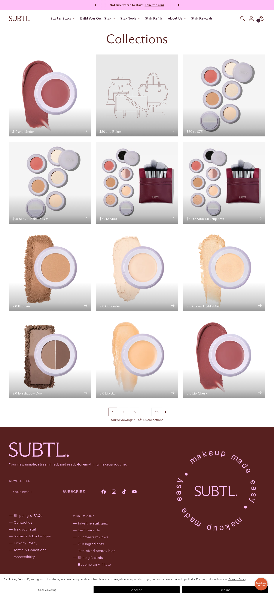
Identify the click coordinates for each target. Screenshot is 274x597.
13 (157, 411)
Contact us (23, 522)
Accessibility (24, 556)
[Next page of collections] (166, 412)
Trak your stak (25, 529)
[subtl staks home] (19, 18)
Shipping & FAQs (28, 515)
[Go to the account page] (251, 18)
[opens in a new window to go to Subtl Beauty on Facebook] (103, 492)
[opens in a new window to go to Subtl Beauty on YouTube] (134, 492)
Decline (225, 590)
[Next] (179, 5)
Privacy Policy (237, 579)
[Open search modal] (242, 18)
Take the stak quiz (92, 523)
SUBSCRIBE (74, 491)
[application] (261, 584)
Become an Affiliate (94, 564)
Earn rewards (89, 529)
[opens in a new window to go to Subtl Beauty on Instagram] (113, 492)
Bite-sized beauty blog (97, 550)
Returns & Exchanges (32, 536)
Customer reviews (93, 536)
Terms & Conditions (29, 549)
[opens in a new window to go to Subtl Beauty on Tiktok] (124, 492)
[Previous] (94, 5)
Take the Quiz (154, 5)
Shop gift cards (90, 557)
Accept (136, 590)
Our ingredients (91, 543)
